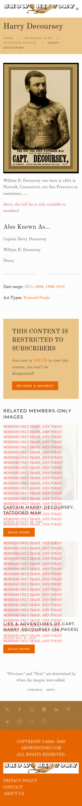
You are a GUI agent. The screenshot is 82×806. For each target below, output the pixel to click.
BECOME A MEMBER (35, 386)
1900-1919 (55, 287)
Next (50, 689)
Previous (35, 689)
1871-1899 (33, 287)
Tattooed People (36, 298)
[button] (77, 9)
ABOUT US (13, 794)
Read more (19, 532)
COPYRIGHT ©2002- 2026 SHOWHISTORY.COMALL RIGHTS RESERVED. (41, 748)
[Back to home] (39, 9)
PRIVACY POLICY (20, 781)
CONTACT (13, 788)
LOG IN (40, 361)
